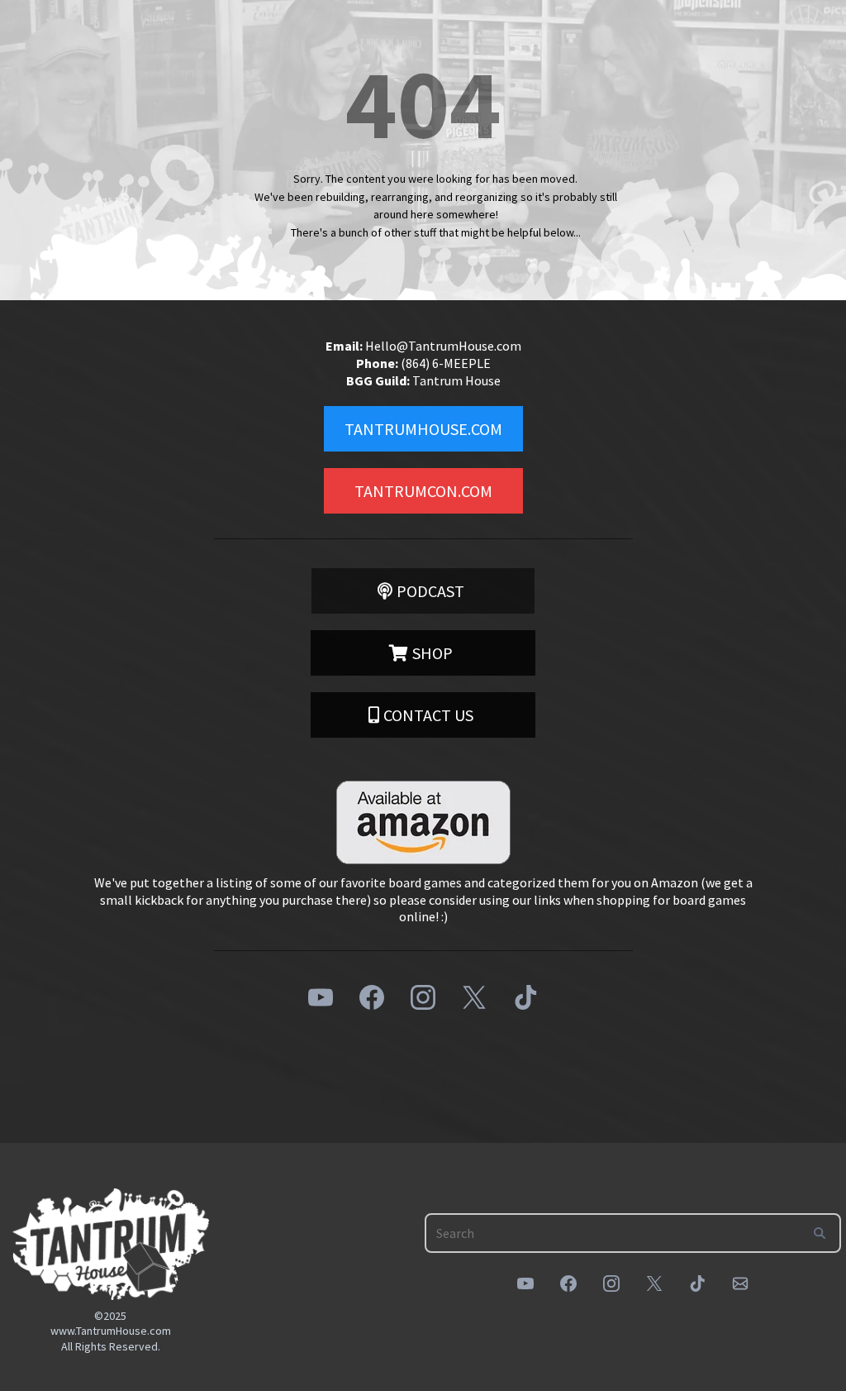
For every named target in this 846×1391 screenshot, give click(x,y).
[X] (474, 997)
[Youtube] (320, 997)
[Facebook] (371, 997)
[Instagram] (423, 997)
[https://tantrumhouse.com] (110, 1244)
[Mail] (740, 1283)
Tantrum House (456, 380)
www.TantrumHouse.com (110, 1330)
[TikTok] (525, 997)
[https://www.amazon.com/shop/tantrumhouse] (423, 822)
